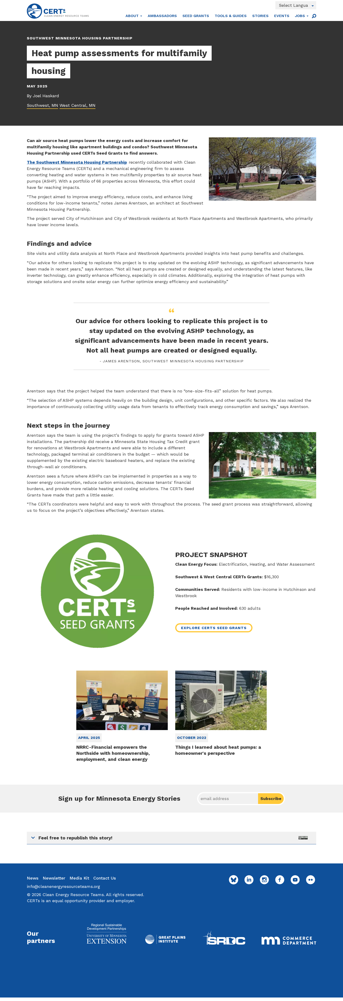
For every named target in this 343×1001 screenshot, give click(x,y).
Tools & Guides (231, 16)
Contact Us (104, 878)
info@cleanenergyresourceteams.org (63, 886)
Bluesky (233, 879)
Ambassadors (162, 16)
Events (281, 16)
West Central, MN (77, 105)
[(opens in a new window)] (106, 933)
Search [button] (314, 16)
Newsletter (54, 878)
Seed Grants (195, 16)
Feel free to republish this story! (75, 838)
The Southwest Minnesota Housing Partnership (77, 162)
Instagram (264, 879)
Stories (260, 16)
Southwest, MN (42, 105)
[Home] (58, 11)
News (32, 878)
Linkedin (249, 879)
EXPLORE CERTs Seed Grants (214, 628)
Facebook (279, 879)
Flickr (310, 879)
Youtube (295, 879)
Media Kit (79, 878)
